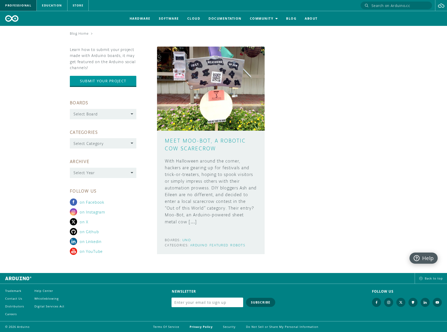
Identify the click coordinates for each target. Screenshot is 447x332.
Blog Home (79, 33)
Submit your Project (103, 80)
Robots (237, 245)
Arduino (198, 245)
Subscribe (260, 302)
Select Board (85, 114)
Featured (219, 245)
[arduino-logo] (12, 18)
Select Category (88, 143)
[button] (441, 5)
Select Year (84, 172)
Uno (186, 240)
